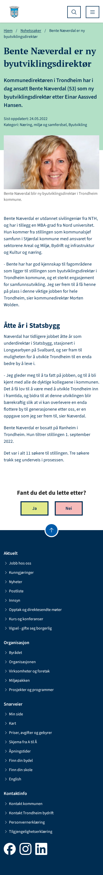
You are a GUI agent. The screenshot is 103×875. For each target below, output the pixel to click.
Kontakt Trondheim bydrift (31, 813)
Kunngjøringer (21, 572)
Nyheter (15, 582)
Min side (16, 714)
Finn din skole (20, 770)
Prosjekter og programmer (31, 690)
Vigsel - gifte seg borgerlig (30, 628)
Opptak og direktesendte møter (35, 609)
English (15, 779)
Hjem (8, 30)
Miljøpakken (19, 680)
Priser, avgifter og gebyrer (30, 732)
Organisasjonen (22, 662)
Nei (69, 508)
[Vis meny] (92, 12)
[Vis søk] (74, 12)
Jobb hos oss (20, 563)
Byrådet (15, 652)
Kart (12, 723)
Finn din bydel (21, 760)
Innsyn (14, 600)
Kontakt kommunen (25, 803)
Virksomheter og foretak (29, 671)
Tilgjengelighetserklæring (30, 831)
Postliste (16, 591)
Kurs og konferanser (26, 619)
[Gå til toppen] (51, 530)
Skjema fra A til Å (23, 742)
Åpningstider (20, 751)
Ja (34, 508)
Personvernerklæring (27, 822)
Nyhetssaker (30, 30)
